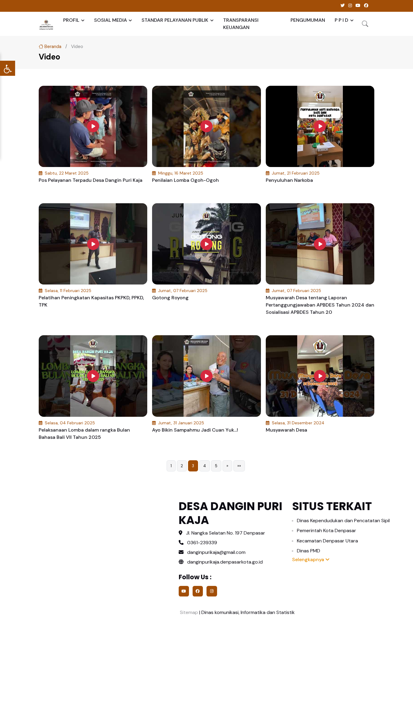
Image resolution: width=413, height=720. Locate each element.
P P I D (341, 20)
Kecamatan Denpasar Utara (327, 541)
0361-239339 (202, 542)
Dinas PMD (308, 551)
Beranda (52, 46)
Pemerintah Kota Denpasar (326, 530)
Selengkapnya (308, 559)
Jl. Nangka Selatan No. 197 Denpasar (225, 533)
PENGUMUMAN (308, 20)
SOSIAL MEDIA (110, 20)
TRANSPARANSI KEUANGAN (241, 24)
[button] (365, 23)
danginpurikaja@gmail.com (216, 552)
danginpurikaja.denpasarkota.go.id (224, 562)
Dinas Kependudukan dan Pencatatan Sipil (343, 520)
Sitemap (188, 612)
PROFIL (71, 20)
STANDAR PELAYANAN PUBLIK (174, 20)
